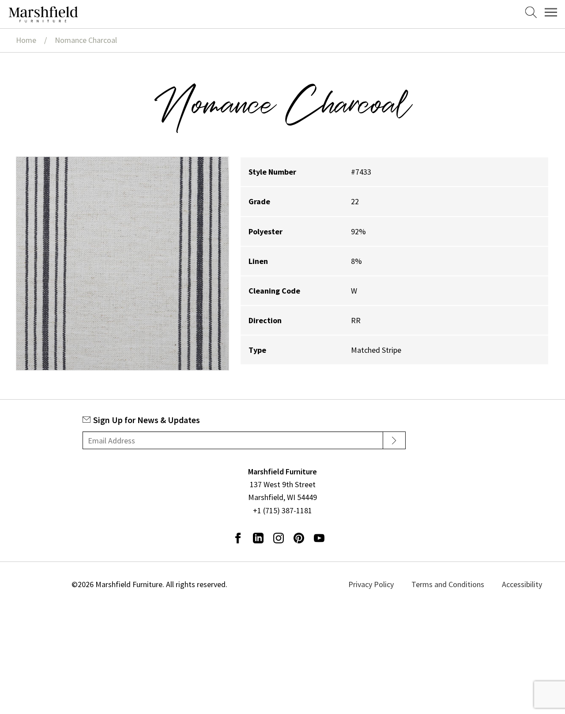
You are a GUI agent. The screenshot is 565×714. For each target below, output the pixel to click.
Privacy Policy (393, 584)
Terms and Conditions (458, 584)
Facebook (238, 538)
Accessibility (520, 584)
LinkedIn (258, 538)
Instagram (278, 538)
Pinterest (299, 538)
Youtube (319, 538)
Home (26, 40)
